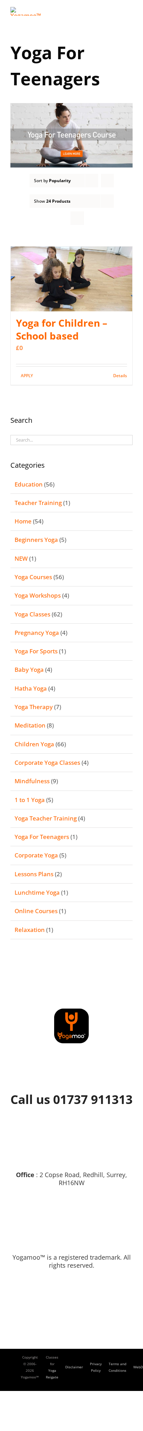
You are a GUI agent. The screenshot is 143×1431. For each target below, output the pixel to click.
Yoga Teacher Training (46, 818)
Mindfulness (32, 781)
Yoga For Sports (36, 651)
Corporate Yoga (36, 855)
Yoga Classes (32, 614)
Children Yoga (34, 744)
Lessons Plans (34, 874)
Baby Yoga (29, 670)
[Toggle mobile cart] (117, 10)
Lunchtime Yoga (37, 892)
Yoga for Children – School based (61, 329)
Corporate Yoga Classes (47, 763)
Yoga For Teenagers (42, 837)
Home (23, 521)
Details (120, 376)
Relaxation (30, 930)
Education (29, 484)
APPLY (27, 376)
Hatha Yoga (31, 688)
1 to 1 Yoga (30, 800)
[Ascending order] (107, 180)
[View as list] (77, 218)
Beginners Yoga (36, 540)
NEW (21, 558)
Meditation (30, 725)
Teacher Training (38, 503)
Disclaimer (74, 1366)
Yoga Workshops (38, 595)
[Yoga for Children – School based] (71, 279)
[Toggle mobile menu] (130, 10)
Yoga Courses (33, 577)
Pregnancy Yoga (37, 633)
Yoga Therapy (34, 707)
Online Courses (36, 911)
